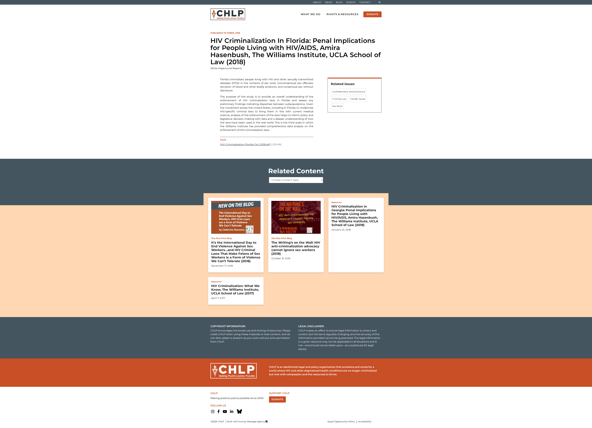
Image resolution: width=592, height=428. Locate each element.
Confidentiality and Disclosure (348, 91)
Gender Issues (357, 99)
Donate (277, 399)
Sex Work (337, 106)
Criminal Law (339, 99)
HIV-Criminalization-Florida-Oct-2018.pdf (245, 144)
